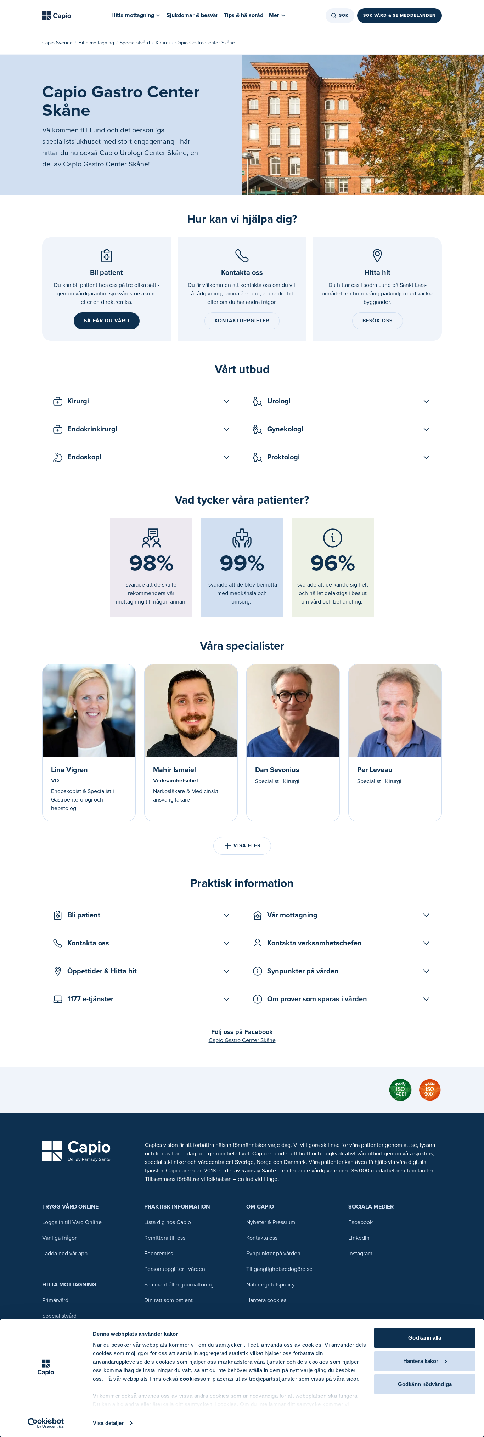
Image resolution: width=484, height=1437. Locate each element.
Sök (344, 15)
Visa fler (247, 846)
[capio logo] (76, 1151)
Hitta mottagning (96, 43)
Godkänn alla (424, 1338)
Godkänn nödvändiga (425, 1384)
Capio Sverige (57, 43)
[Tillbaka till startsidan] (56, 15)
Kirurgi (163, 43)
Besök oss (377, 321)
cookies (190, 1379)
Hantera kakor (420, 1361)
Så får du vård (106, 321)
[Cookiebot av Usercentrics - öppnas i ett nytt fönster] (46, 1423)
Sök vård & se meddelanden (399, 15)
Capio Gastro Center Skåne (242, 1040)
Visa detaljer (108, 1423)
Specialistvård (135, 43)
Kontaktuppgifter (242, 321)
